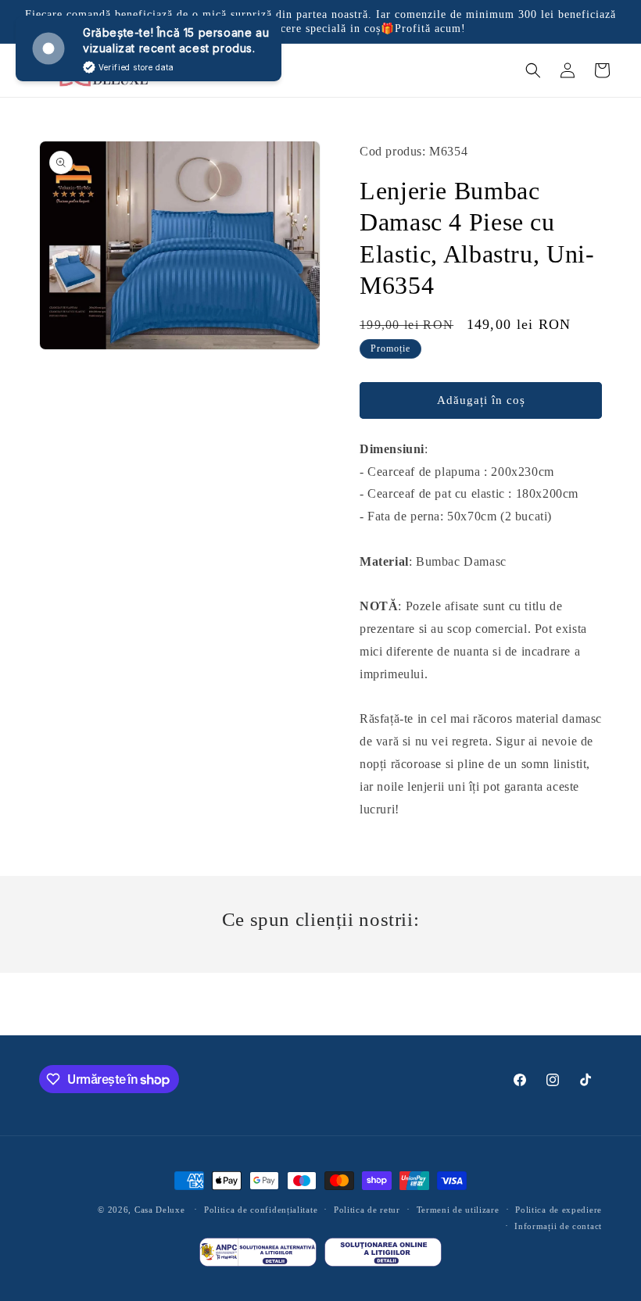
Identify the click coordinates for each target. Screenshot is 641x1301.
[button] (533, 70)
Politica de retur (367, 1209)
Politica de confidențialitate (260, 1209)
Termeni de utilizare (458, 1209)
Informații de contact (558, 1226)
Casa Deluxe (159, 1209)
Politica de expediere (558, 1209)
